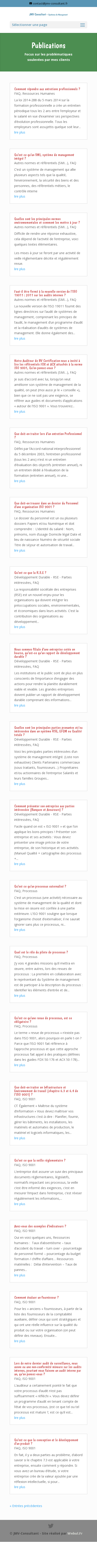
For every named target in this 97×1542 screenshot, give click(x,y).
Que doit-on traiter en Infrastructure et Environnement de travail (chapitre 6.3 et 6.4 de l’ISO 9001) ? (46, 1091)
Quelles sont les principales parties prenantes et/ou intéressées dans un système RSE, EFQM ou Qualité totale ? (48, 731)
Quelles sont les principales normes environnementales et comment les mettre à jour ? (47, 221)
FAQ (17, 93)
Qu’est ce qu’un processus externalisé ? (40, 886)
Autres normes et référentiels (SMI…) (41, 163)
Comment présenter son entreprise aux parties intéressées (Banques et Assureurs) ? (44, 808)
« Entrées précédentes (26, 1506)
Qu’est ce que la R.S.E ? (30, 573)
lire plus (19, 132)
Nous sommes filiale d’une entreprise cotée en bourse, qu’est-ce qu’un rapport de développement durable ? (47, 653)
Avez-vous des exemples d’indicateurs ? (40, 1226)
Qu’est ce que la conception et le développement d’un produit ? (46, 1442)
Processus (29, 891)
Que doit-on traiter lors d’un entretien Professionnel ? (48, 436)
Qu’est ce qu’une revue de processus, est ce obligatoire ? (43, 1020)
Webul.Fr (75, 1533)
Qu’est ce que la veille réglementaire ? (39, 1160)
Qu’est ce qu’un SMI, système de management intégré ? (44, 157)
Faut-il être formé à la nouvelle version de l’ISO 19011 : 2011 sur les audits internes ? (45, 293)
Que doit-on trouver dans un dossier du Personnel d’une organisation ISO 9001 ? (46, 505)
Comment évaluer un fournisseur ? (36, 1297)
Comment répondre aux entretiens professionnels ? (47, 89)
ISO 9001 (29, 1099)
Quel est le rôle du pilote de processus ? (41, 952)
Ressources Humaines (38, 93)
